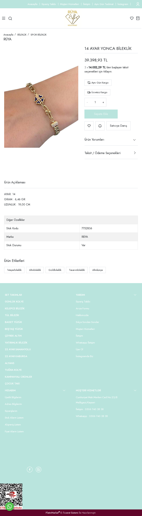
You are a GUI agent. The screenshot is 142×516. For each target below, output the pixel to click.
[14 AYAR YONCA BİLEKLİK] (41, 101)
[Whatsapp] (9, 506)
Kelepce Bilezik (15, 308)
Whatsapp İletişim (85, 343)
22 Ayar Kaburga (16, 356)
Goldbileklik (54, 270)
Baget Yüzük (13, 322)
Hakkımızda (82, 315)
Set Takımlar (13, 295)
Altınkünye (97, 270)
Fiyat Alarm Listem (14, 431)
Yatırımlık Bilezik (16, 343)
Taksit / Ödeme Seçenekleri (103, 153)
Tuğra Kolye (13, 370)
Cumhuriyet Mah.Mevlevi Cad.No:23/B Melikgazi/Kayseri (96, 399)
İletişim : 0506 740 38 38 (90, 409)
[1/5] (6, 170)
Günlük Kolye (14, 301)
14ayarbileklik (14, 270)
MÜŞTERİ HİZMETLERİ (88, 390)
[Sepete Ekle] (101, 114)
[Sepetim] (138, 18)
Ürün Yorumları (94, 139)
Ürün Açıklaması (14, 182)
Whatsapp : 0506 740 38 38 (92, 416)
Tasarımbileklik (77, 270)
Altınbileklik (35, 270)
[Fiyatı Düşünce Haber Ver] (100, 125)
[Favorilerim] (132, 18)
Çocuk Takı (12, 383)
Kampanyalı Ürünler (18, 377)
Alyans (9, 363)
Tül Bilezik (12, 315)
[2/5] (8, 170)
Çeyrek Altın (13, 336)
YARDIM (80, 295)
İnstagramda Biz (84, 356)
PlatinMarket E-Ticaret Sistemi (62, 513)
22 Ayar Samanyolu (18, 349)
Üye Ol (79, 349)
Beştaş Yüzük (14, 329)
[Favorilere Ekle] (89, 125)
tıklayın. (107, 71)
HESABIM (10, 390)
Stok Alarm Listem (14, 418)
